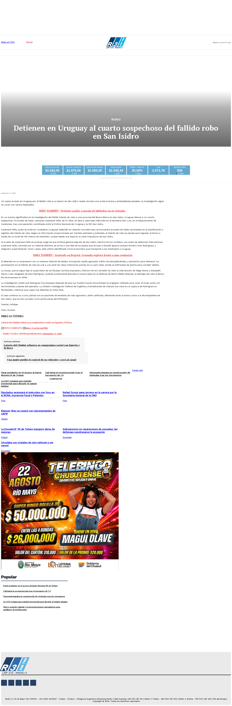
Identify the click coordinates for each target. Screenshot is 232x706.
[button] (25, 42)
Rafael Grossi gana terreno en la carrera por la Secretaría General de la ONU (90, 394)
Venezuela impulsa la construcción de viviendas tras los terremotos (109, 373)
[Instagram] (11, 683)
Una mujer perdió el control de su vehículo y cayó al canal (41, 359)
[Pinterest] (145, 389)
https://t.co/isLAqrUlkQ (36, 328)
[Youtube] (33, 683)
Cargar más (137, 370)
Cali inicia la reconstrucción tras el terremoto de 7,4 (27, 591)
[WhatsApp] (155, 389)
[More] (165, 390)
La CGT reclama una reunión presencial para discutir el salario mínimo (35, 601)
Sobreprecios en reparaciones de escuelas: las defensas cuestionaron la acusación (90, 431)
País (3, 400)
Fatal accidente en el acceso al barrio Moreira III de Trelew (30, 585)
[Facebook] (126, 389)
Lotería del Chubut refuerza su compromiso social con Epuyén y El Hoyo (42, 347)
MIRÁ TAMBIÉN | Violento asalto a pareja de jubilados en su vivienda (82, 210)
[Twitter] (136, 389)
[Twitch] (18, 683)
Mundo (116, 119)
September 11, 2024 (52, 333)
